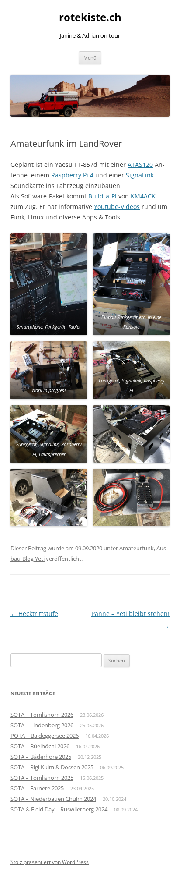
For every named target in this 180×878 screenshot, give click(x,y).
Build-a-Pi (102, 196)
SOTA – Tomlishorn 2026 (41, 715)
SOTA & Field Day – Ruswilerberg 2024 (58, 809)
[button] (48, 284)
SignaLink (140, 175)
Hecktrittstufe (34, 613)
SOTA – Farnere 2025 (37, 788)
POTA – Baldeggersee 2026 (44, 736)
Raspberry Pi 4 (72, 175)
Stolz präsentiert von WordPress (49, 862)
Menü (90, 57)
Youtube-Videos (117, 206)
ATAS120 (140, 164)
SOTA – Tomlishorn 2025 (41, 778)
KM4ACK (143, 196)
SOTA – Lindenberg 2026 (41, 725)
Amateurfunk (136, 548)
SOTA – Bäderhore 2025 (40, 757)
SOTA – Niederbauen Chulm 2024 (53, 799)
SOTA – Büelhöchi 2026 (39, 746)
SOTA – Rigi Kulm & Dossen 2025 (51, 767)
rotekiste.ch (90, 17)
